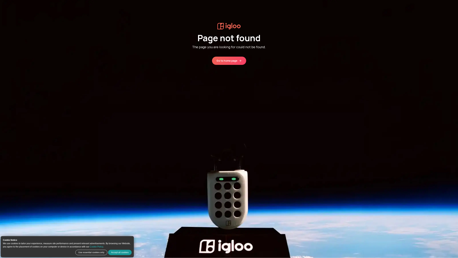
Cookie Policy (96, 246)
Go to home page (226, 60)
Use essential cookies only (91, 252)
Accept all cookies (120, 252)
